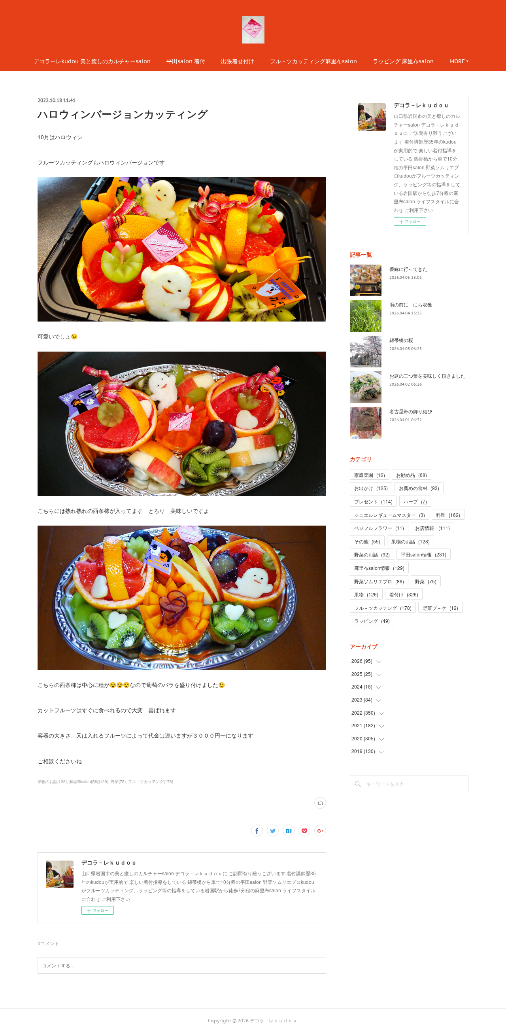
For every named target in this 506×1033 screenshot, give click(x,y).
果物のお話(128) (52, 781)
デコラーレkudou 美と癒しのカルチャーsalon (92, 61)
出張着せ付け (237, 61)
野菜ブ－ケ (440, 607)
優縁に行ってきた (408, 268)
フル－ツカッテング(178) (150, 781)
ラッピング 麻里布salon (403, 61)
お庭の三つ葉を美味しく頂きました (427, 375)
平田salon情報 (423, 554)
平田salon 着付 (185, 61)
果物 (366, 594)
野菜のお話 (372, 554)
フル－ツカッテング (383, 607)
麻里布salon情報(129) (88, 781)
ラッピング (372, 620)
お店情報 (432, 527)
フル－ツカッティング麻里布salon (313, 61)
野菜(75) (118, 781)
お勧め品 (411, 474)
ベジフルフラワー (379, 527)
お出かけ (371, 487)
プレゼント (373, 501)
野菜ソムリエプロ (379, 581)
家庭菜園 (369, 474)
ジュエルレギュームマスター (389, 514)
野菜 (425, 581)
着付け (403, 594)
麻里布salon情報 (379, 567)
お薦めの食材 (419, 487)
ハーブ (415, 501)
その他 (367, 541)
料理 (448, 514)
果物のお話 (410, 541)
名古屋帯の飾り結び (410, 411)
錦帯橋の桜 (401, 340)
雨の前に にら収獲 (410, 304)
